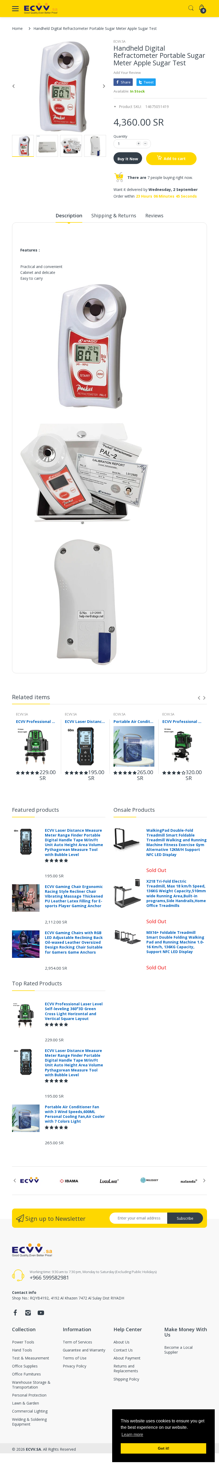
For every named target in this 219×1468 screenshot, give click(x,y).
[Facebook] (15, 1314)
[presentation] (199, 698)
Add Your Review (127, 72)
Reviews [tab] (154, 215)
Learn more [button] (132, 1434)
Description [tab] (69, 215)
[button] (27, 772)
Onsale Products (134, 809)
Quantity (120, 136)
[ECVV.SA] (40, 8)
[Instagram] (28, 1314)
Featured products (35, 809)
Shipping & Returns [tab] (113, 215)
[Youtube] (41, 1314)
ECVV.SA (120, 41)
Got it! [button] (163, 1448)
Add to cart (175, 158)
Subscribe (185, 1218)
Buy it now (128, 158)
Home (17, 28)
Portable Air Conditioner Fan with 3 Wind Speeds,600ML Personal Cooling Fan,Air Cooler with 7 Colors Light (134, 721)
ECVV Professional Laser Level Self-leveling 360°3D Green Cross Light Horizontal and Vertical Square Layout (36, 721)
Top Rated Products (37, 983)
